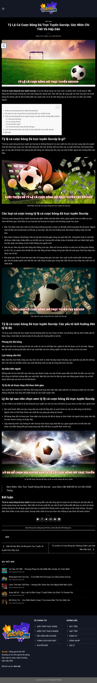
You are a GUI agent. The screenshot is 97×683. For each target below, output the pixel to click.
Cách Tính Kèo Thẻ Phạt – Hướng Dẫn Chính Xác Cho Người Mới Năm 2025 (40, 585)
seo (59, 36)
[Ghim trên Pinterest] (55, 519)
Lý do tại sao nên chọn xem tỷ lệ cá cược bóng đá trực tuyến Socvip (29, 130)
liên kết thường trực (64, 528)
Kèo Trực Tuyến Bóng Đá (30, 486)
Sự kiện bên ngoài (14, 124)
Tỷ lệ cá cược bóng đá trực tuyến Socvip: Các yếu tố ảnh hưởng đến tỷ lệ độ (32, 116)
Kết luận (8, 132)
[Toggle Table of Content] (56, 107)
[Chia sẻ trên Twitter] (46, 519)
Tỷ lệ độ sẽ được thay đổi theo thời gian (21, 127)
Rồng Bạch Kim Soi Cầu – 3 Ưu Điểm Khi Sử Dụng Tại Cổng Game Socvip (39, 577)
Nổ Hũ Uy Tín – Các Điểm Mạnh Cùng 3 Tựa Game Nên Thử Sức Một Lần (39, 600)
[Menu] (3, 9)
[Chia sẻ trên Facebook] (42, 519)
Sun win (17, 666)
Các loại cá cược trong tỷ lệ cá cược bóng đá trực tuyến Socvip (27, 114)
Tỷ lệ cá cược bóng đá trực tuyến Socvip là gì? (21, 111)
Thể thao (48, 21)
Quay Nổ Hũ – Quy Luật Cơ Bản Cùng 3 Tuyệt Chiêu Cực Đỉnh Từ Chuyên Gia (41, 592)
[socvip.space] (48, 8)
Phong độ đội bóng (14, 119)
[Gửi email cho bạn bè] (51, 519)
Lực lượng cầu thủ (14, 122)
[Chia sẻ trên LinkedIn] (59, 519)
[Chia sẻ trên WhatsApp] (38, 519)
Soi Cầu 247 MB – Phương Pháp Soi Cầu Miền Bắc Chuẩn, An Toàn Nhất (39, 569)
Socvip (4, 652)
